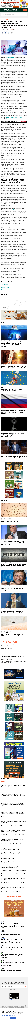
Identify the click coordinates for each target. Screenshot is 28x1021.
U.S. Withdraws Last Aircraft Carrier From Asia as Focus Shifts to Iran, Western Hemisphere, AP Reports (13, 853)
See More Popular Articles (14, 896)
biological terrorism (13, 297)
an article (13, 209)
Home (2, 19)
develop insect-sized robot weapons (14, 117)
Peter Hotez (7, 36)
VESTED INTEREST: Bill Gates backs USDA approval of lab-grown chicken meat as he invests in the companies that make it (12, 611)
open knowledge (10, 57)
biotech (14, 299)
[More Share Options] (11, 32)
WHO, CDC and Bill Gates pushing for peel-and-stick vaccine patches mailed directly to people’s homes (13, 543)
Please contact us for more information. (8, 663)
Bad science (7, 19)
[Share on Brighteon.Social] (2, 32)
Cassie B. (8, 364)
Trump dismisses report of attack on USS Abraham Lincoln (13, 870)
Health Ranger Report (6, 919)
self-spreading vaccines (18, 36)
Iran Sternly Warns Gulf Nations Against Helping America (13, 809)
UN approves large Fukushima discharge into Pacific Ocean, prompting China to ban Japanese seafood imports (13, 389)
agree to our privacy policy (8, 1015)
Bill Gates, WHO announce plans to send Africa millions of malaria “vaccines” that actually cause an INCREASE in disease (12, 588)
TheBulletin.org (4, 284)
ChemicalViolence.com (16, 279)
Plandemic (12, 36)
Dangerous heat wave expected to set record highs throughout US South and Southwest (13, 367)
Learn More (5, 1017)
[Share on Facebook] (5, 32)
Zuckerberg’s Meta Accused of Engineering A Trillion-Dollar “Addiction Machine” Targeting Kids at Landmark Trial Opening (12, 804)
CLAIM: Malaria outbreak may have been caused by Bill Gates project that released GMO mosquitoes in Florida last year (12, 634)
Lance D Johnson (9, 386)
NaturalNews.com (5, 287)
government (4, 303)
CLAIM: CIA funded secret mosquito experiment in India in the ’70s (11, 520)
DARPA (9, 301)
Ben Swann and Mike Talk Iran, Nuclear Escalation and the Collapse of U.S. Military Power (13, 933)
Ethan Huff (8, 29)
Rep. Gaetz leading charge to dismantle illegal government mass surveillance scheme (14, 457)
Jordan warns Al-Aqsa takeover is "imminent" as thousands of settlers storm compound (11, 790)
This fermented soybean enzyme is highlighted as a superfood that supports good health (12, 866)
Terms (7, 1003)
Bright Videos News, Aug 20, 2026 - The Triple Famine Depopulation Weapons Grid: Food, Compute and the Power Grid (14, 964)
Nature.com (4, 289)
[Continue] (25, 986)
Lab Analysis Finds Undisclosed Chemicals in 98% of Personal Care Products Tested (12, 858)
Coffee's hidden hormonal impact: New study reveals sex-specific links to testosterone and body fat (13, 831)
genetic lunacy (16, 301)
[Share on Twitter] (8, 32)
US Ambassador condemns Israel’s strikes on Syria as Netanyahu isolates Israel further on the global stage (12, 813)
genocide (23, 301)
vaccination (3, 37)
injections (3, 36)
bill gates (4, 297)
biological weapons (6, 299)
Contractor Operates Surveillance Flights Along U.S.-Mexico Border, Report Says (12, 892)
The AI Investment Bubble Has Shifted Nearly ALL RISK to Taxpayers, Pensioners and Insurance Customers (13, 956)
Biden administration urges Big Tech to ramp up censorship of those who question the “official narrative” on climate (13, 565)
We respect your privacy (14, 989)
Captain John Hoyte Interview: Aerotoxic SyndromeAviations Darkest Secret (11, 971)
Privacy (4, 1003)
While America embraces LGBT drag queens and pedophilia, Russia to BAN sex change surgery (13, 412)
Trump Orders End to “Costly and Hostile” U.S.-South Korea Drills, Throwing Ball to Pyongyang (12, 826)
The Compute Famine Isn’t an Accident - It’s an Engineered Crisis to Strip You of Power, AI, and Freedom (13, 795)
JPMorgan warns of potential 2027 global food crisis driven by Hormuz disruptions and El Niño (12, 849)
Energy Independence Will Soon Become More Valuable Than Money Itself (12, 948)
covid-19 (4, 301)
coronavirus (20, 299)
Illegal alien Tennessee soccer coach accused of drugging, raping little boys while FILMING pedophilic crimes (13, 435)
